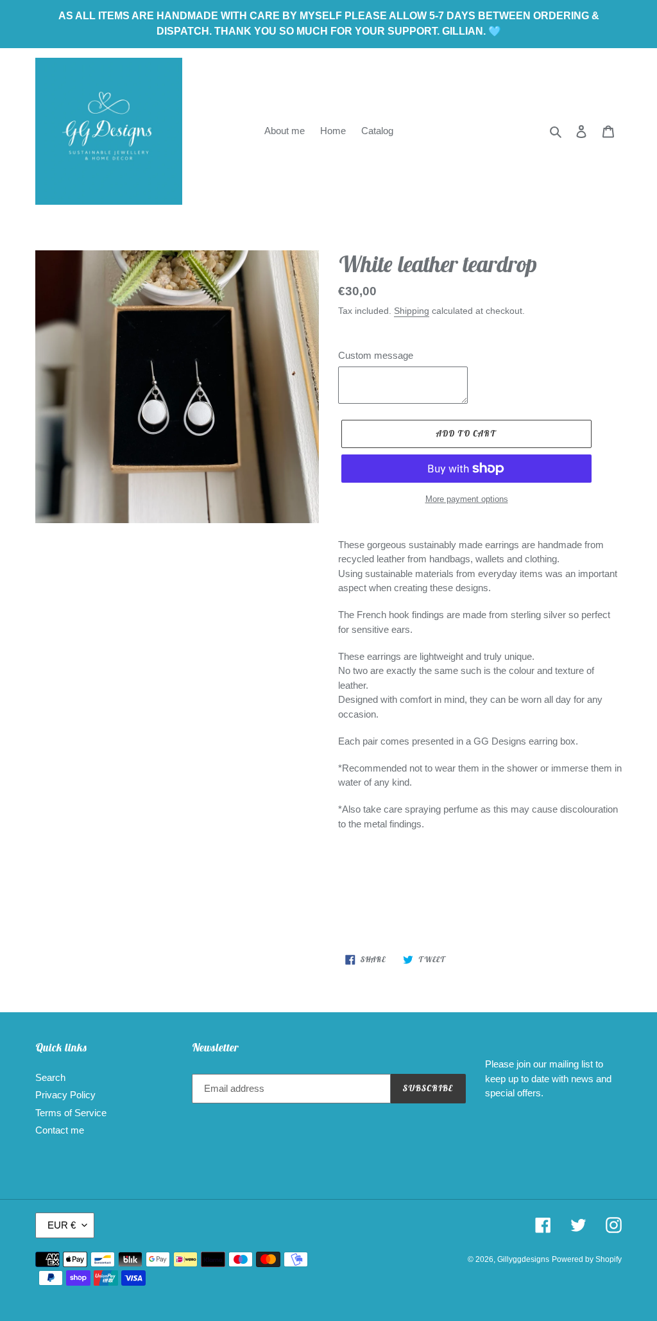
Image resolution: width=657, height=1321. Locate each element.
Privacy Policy (65, 1094)
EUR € (61, 1225)
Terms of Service (71, 1112)
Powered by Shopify (587, 1259)
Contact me (59, 1130)
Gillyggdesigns (523, 1259)
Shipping (411, 311)
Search (50, 1077)
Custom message (375, 355)
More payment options (466, 499)
